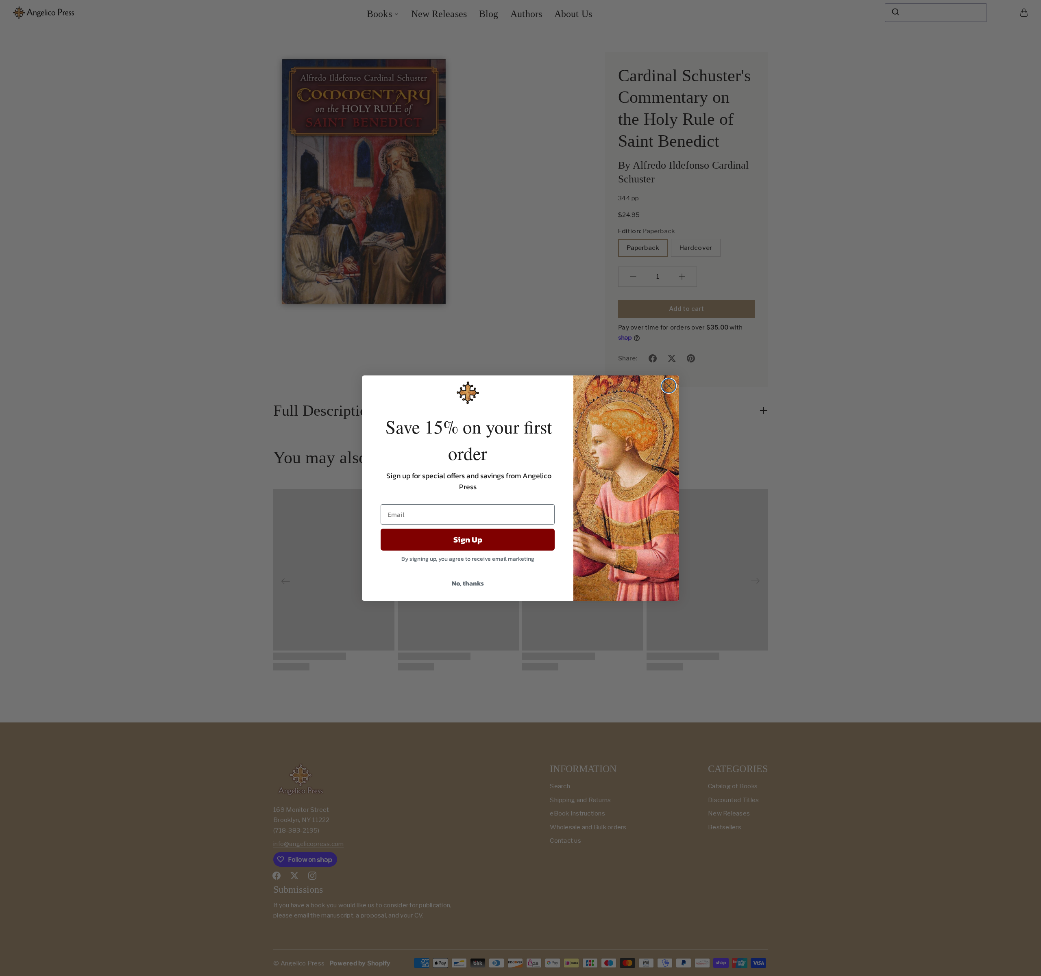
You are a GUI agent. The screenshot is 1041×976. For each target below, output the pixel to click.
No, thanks (468, 583)
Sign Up (467, 540)
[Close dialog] (669, 386)
